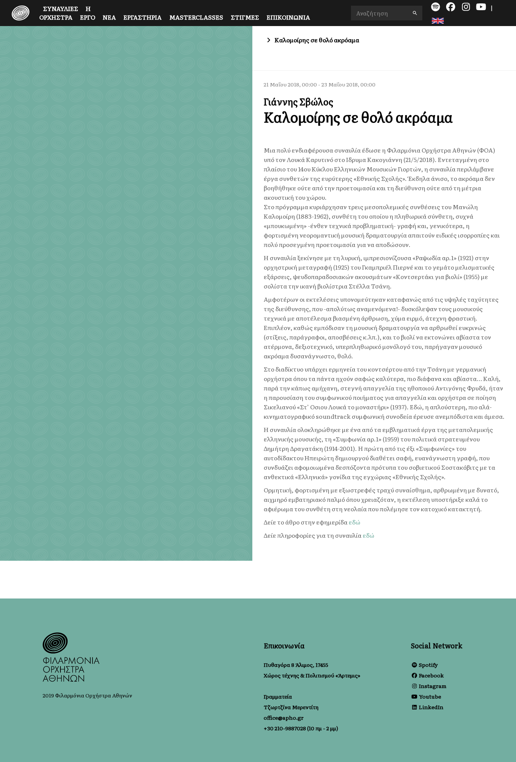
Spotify (428, 664)
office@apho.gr (284, 717)
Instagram (432, 686)
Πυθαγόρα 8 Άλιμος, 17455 (296, 664)
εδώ (354, 521)
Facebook (431, 675)
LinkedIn (431, 707)
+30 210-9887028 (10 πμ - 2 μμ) (301, 728)
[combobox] (387, 13)
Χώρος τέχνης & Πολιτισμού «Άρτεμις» (312, 675)
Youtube (430, 696)
